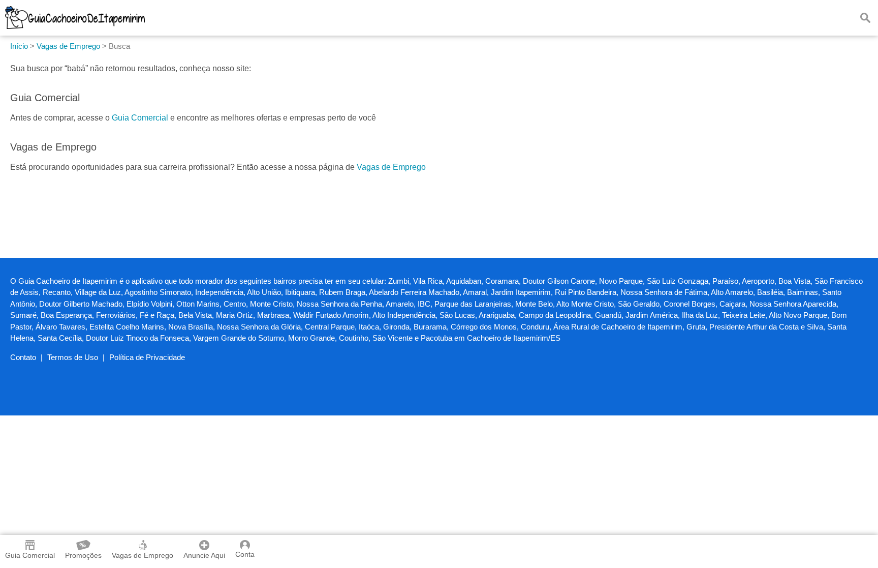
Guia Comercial (140, 117)
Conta (245, 554)
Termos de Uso (72, 357)
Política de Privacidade (147, 357)
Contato (23, 357)
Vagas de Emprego (391, 167)
